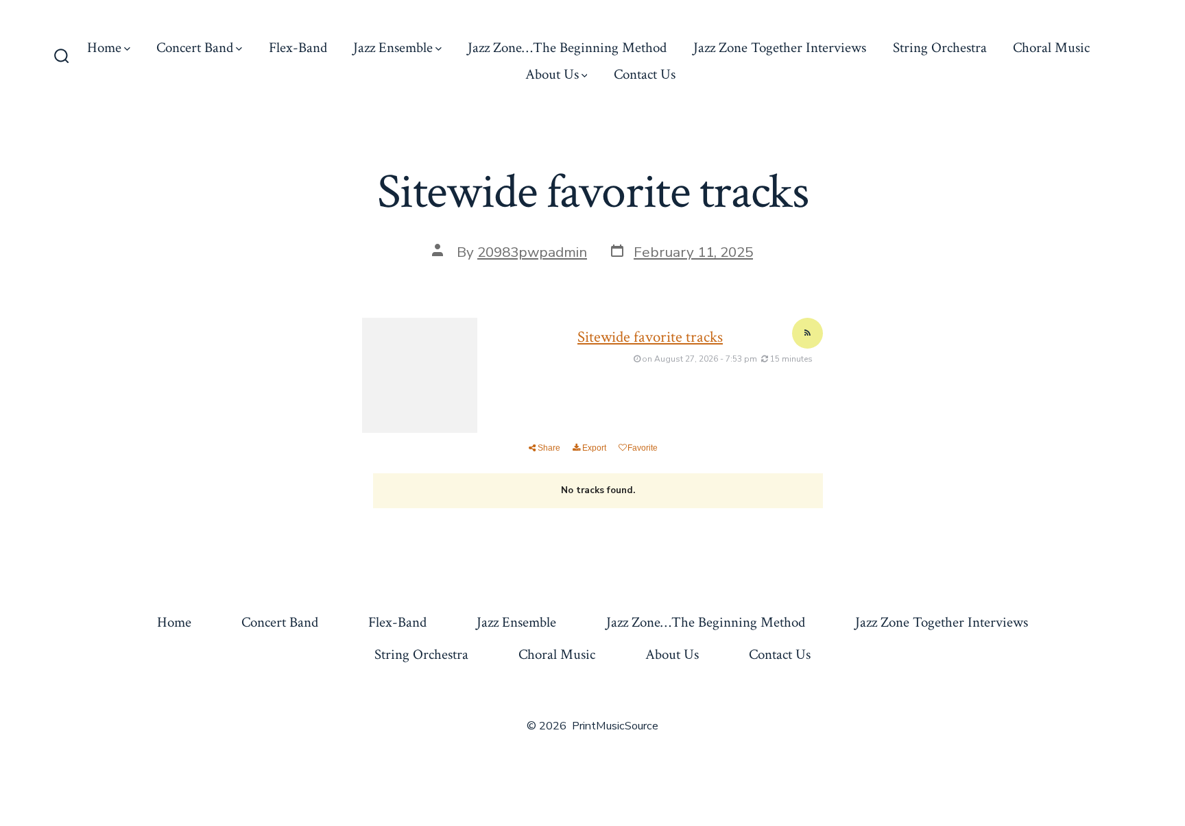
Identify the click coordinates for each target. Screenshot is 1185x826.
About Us (552, 74)
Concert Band (194, 47)
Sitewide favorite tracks (650, 337)
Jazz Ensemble (393, 47)
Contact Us (644, 74)
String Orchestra (940, 47)
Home (104, 47)
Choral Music (1051, 47)
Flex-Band (298, 47)
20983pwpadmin (532, 252)
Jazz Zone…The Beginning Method (567, 47)
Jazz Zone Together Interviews (779, 47)
